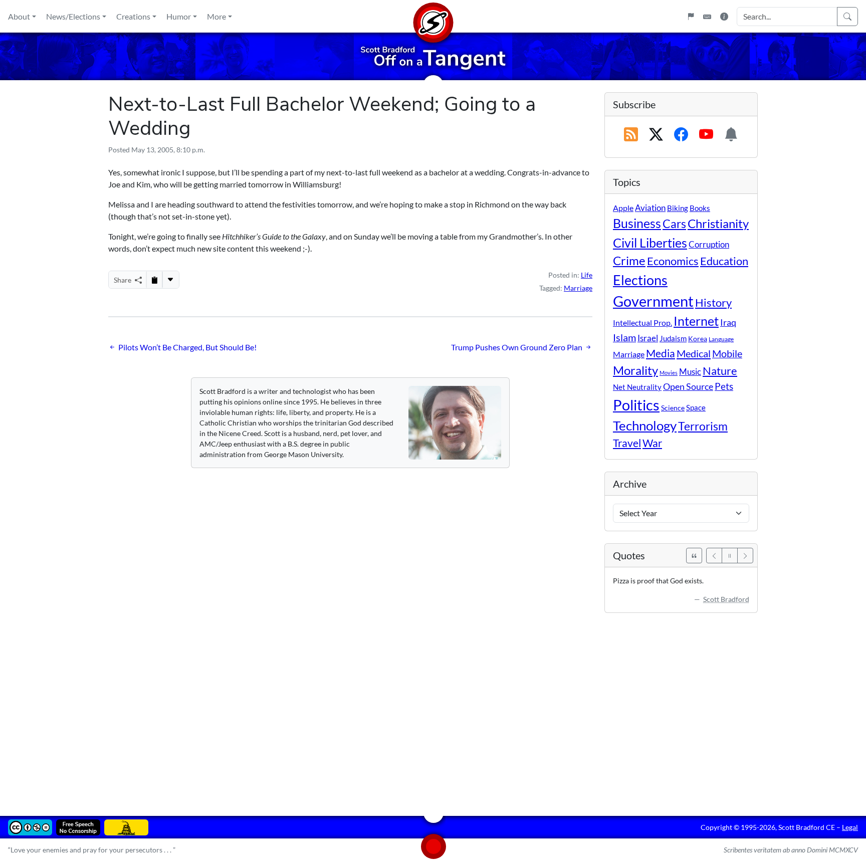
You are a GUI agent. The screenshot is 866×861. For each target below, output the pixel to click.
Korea (697, 338)
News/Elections (73, 16)
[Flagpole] (691, 16)
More (216, 16)
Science (673, 407)
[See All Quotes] (694, 555)
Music (690, 371)
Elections (640, 280)
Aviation (650, 208)
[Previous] (714, 555)
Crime (629, 261)
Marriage (578, 288)
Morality (635, 370)
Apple (623, 207)
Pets (724, 386)
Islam (624, 337)
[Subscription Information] (731, 134)
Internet (696, 321)
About (19, 16)
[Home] (433, 16)
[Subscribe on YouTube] (706, 134)
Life (586, 275)
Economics (673, 261)
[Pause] (730, 555)
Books (700, 207)
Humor (178, 16)
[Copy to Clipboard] (154, 279)
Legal (850, 827)
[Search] (847, 16)
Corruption (709, 244)
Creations (133, 16)
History (713, 302)
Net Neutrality (637, 386)
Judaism (673, 338)
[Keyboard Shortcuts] (707, 16)
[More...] (170, 279)
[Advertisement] (409, 707)
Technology (645, 425)
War (652, 443)
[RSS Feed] (631, 134)
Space (696, 407)
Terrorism (703, 426)
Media (660, 353)
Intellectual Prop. (642, 322)
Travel (627, 443)
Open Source (688, 386)
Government (653, 301)
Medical (694, 353)
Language (721, 339)
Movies (669, 372)
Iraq (728, 322)
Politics (636, 404)
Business (637, 223)
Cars (674, 224)
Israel (647, 338)
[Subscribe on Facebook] (681, 134)
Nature (720, 370)
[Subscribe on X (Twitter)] (656, 134)
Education (724, 261)
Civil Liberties (650, 242)
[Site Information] (724, 16)
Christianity (718, 224)
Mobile (727, 353)
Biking (677, 207)
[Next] (745, 555)
